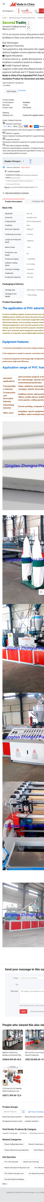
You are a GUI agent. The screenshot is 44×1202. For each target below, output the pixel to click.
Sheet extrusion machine (34, 1117)
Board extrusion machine (11, 1117)
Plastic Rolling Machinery (13, 1144)
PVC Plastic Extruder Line (14, 1173)
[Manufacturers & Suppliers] (22, 4)
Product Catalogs (37, 1112)
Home (4, 18)
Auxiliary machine (31, 1121)
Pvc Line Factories (11, 1162)
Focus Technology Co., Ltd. (31, 1192)
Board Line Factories (31, 1162)
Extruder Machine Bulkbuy (14, 1179)
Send (23, 1011)
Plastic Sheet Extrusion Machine (16, 1150)
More (4, 1184)
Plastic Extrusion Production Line (16, 1167)
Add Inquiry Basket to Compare (17, 193)
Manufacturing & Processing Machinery (22, 18)
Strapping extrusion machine (13, 1121)
